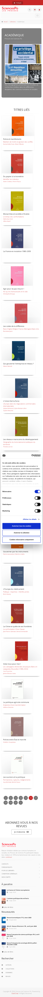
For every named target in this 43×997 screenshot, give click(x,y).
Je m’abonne (19, 832)
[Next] (21, 803)
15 (26, 798)
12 (11, 798)
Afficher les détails (30, 519)
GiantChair (14, 993)
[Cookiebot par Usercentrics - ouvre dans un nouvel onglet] (31, 455)
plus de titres (8, 907)
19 (11, 803)
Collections (13, 22)
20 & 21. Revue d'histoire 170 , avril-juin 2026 (22, 926)
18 (6, 803)
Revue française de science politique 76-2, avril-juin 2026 (23, 935)
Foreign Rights (7, 867)
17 (36, 798)
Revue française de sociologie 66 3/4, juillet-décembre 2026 (22, 944)
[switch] (38, 498)
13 (16, 798)
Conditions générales (9, 874)
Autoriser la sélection (21, 533)
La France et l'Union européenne (18, 890)
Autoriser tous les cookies (21, 526)
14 (21, 798)
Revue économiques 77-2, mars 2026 (19, 917)
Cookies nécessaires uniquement (21, 539)
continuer (9, 857)
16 (31, 798)
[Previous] (6, 798)
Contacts (5, 864)
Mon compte (6, 877)
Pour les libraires (8, 870)
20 (16, 803)
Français (18, 3)
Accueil (6, 22)
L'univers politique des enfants (18, 898)
